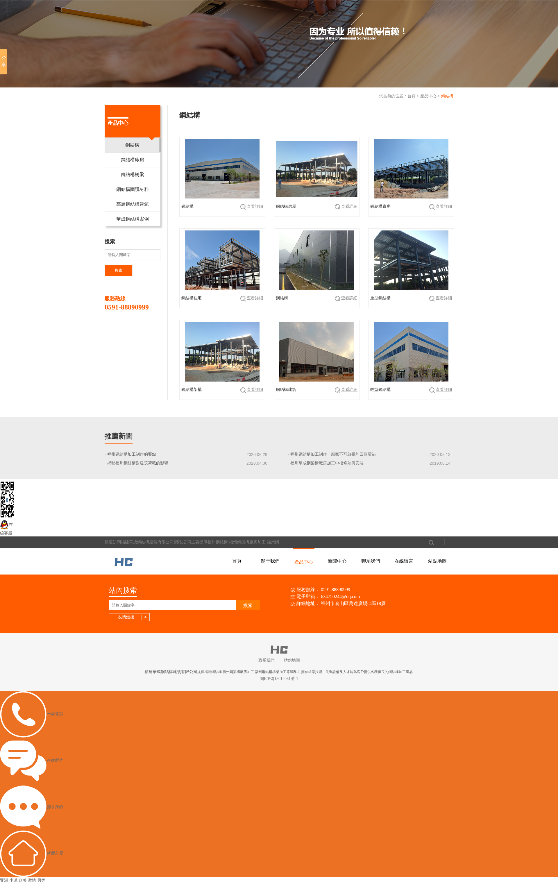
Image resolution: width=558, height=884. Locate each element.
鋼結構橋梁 (132, 174)
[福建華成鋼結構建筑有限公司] (124, 560)
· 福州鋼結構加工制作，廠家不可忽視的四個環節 (332, 454)
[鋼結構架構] (205, 396)
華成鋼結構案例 (132, 218)
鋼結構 (447, 96)
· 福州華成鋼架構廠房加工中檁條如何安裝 (326, 463)
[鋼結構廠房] (394, 213)
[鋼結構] (205, 213)
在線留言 (404, 561)
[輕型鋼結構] (394, 396)
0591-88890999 (127, 307)
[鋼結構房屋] (300, 213)
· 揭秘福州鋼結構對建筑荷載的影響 (136, 463)
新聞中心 (337, 561)
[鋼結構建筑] (300, 396)
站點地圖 (437, 561)
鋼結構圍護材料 (132, 189)
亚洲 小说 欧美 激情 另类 (22, 880)
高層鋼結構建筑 (132, 204)
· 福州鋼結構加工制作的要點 (130, 454)
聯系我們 (370, 561)
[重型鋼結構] (394, 305)
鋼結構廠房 (132, 159)
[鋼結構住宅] (205, 305)
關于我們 (270, 561)
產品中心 (428, 96)
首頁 (411, 96)
